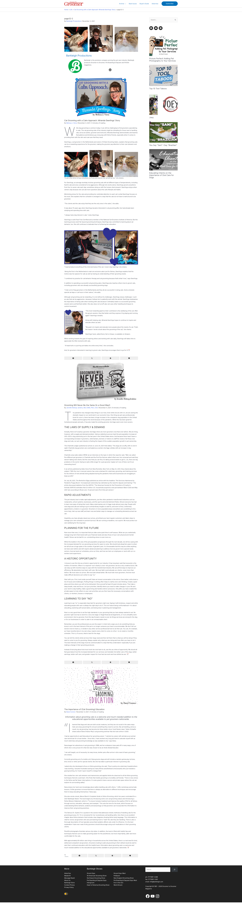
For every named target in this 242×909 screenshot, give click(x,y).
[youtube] (156, 28)
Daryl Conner (70, 712)
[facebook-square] (151, 28)
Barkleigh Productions (73, 21)
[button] (125, 3)
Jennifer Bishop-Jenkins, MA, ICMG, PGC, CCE (82, 408)
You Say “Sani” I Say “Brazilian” (163, 145)
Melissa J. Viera (71, 123)
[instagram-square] (161, 28)
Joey (151, 117)
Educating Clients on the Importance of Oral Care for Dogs (161, 175)
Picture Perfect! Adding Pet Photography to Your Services (162, 59)
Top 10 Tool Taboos (158, 88)
